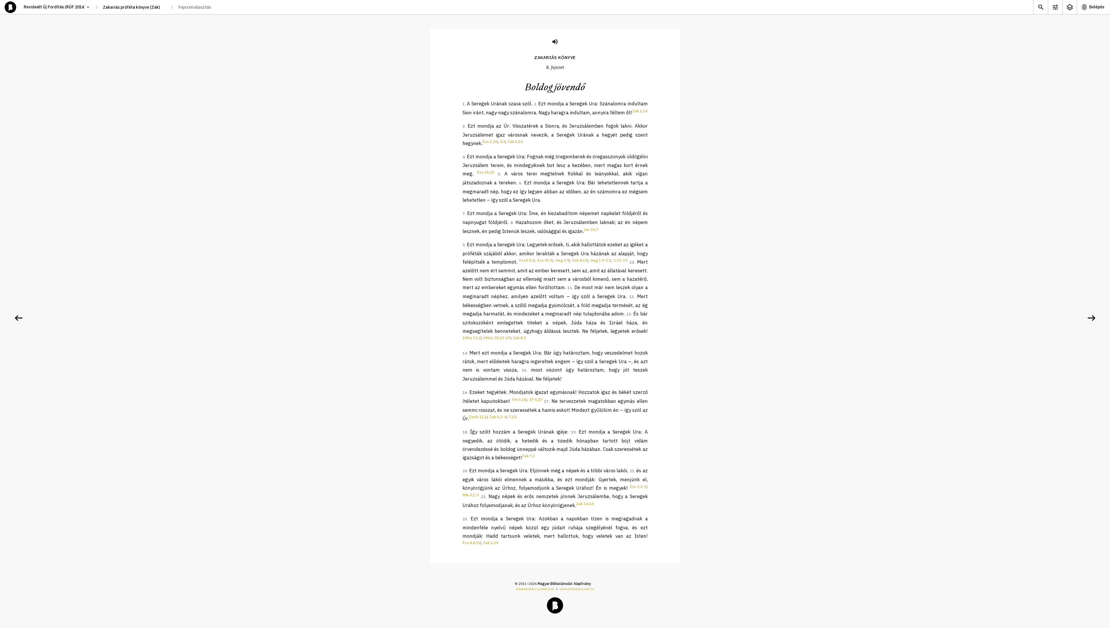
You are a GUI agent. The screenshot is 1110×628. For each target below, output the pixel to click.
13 (628, 314)
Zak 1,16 (515, 141)
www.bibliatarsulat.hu (577, 589)
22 (483, 496)
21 (632, 471)
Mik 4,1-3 (470, 495)
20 (464, 471)
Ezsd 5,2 (526, 260)
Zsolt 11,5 (478, 416)
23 (464, 519)
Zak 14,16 (585, 503)
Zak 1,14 (640, 111)
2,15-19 (620, 260)
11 (569, 287)
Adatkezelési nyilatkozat (535, 589)
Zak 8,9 (519, 337)
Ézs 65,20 (485, 172)
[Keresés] (1040, 7)
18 (464, 432)
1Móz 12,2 (471, 337)
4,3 (502, 141)
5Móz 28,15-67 (496, 337)
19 (573, 432)
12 (631, 296)
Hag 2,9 (562, 260)
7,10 (513, 416)
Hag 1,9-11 (600, 260)
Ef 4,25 (536, 399)
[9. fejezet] (1091, 318)
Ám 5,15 (519, 399)
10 (632, 262)
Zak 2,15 (490, 542)
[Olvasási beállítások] (1055, 7)
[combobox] (134, 7)
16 (464, 392)
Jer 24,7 (591, 229)
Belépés (1096, 7)
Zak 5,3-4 (497, 416)
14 (464, 353)
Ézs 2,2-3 (638, 486)
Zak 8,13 (579, 260)
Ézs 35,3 (544, 260)
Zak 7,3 (528, 455)
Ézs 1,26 (489, 141)
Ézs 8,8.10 (471, 542)
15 (524, 370)
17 (546, 401)
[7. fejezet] (18, 318)
